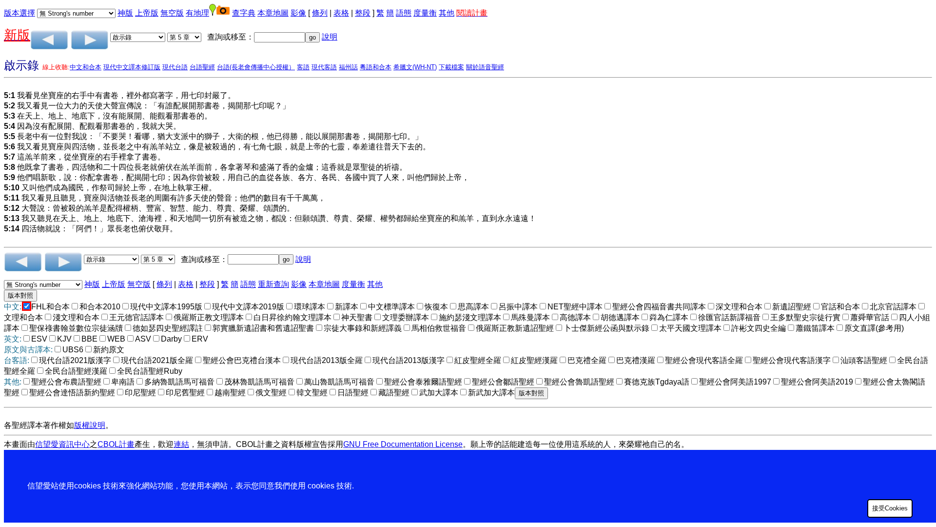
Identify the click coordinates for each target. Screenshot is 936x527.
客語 (303, 67)
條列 (320, 13)
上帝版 (146, 13)
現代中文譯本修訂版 (131, 67)
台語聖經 (202, 67)
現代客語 (324, 67)
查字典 (243, 13)
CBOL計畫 (116, 444)
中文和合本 (85, 67)
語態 (403, 13)
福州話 (348, 67)
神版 (125, 13)
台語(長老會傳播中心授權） (256, 67)
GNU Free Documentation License (403, 444)
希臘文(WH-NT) (415, 67)
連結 (181, 444)
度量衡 (425, 13)
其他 (446, 13)
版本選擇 (19, 13)
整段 (362, 13)
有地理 (197, 13)
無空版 (172, 13)
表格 (341, 13)
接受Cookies (890, 508)
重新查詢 (273, 284)
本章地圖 (273, 13)
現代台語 (175, 67)
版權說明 (89, 425)
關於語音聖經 (485, 67)
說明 (329, 37)
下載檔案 (451, 67)
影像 (298, 13)
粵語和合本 (375, 67)
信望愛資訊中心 (62, 444)
